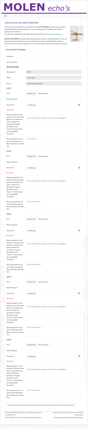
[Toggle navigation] (6, 16)
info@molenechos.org (16, 417)
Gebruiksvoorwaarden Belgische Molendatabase (68, 417)
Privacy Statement (55, 34)
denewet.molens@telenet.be (33, 417)
